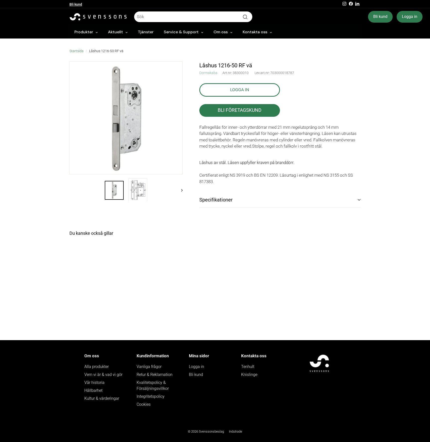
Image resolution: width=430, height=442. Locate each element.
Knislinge (249, 374)
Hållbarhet (93, 390)
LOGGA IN (239, 89)
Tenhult (247, 366)
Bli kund (75, 4)
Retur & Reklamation (154, 374)
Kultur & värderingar (101, 398)
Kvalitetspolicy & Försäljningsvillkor (153, 385)
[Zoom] (126, 118)
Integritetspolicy (150, 396)
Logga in (409, 16)
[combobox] (193, 16)
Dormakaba (208, 73)
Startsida (76, 51)
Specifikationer (216, 200)
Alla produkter (96, 366)
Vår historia (94, 382)
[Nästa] (179, 190)
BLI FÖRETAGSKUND (239, 110)
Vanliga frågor (149, 366)
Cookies (144, 404)
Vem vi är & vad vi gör (103, 374)
